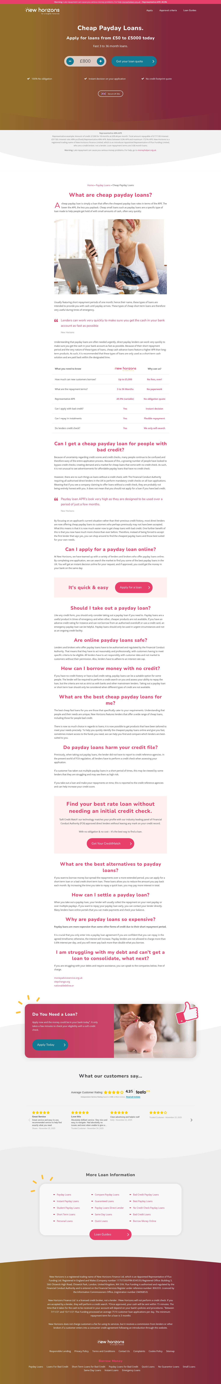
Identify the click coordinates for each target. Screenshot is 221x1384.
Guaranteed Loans (104, 1201)
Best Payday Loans (142, 1201)
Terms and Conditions (103, 1351)
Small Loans (189, 1366)
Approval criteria (168, 10)
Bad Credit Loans (142, 1214)
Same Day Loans (103, 1214)
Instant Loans (111, 1370)
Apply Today (45, 1045)
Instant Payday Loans (68, 1201)
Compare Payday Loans (107, 1194)
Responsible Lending (60, 1351)
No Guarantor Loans (168, 1366)
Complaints (139, 1351)
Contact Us (124, 1351)
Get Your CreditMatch (106, 843)
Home (90, 185)
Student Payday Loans (68, 1207)
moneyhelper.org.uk (131, 2)
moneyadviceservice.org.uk (68, 977)
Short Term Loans (66, 1214)
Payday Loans (103, 185)
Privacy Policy (81, 1351)
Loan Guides (189, 10)
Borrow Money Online (144, 1220)
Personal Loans (65, 1220)
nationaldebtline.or (64, 985)
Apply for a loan (131, 587)
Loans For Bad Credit (57, 1366)
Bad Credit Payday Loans (146, 1194)
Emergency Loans (131, 1370)
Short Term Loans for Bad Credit (88, 1366)
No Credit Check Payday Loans (148, 1207)
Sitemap (170, 1351)
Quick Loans (101, 1220)
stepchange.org (62, 981)
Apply (149, 10)
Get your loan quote (129, 61)
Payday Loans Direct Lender (109, 1207)
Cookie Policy (156, 1351)
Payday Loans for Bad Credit (123, 1366)
